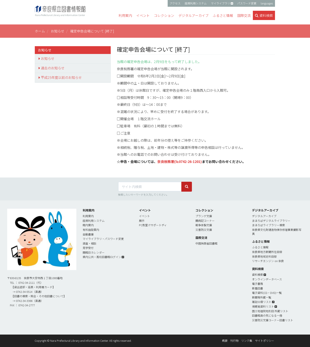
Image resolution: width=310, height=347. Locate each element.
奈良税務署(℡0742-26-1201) (179, 161)
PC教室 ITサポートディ (153, 225)
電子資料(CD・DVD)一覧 (267, 293)
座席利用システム (196, 3)
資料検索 (257, 275)
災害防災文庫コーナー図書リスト (272, 320)
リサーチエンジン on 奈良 (268, 261)
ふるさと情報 (260, 247)
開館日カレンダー (94, 252)
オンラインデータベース (267, 279)
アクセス (175, 3)
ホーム (40, 31)
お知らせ (57, 31)
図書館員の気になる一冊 (267, 315)
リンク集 (246, 341)
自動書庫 (88, 234)
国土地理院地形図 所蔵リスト (270, 311)
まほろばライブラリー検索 (268, 225)
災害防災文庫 (203, 230)
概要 (225, 341)
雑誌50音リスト (261, 302)
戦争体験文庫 (203, 225)
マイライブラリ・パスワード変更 (103, 239)
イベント (144, 216)
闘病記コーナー (205, 221)
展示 (141, 221)
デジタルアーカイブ (264, 216)
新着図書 (257, 288)
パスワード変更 (246, 3)
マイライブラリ (220, 3)
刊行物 (234, 341)
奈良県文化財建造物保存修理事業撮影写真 (276, 232)
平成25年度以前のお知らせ (61, 77)
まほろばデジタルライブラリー (271, 221)
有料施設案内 (91, 230)
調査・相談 (89, 243)
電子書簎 (257, 284)
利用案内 (88, 216)
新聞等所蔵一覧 (261, 297)
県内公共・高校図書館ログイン (102, 257)
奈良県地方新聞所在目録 (267, 252)
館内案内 (88, 225)
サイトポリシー (264, 341)
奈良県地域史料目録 (264, 256)
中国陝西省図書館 (206, 243)
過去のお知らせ (53, 67)
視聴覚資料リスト (263, 306)
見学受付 (88, 248)
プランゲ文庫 (203, 216)
